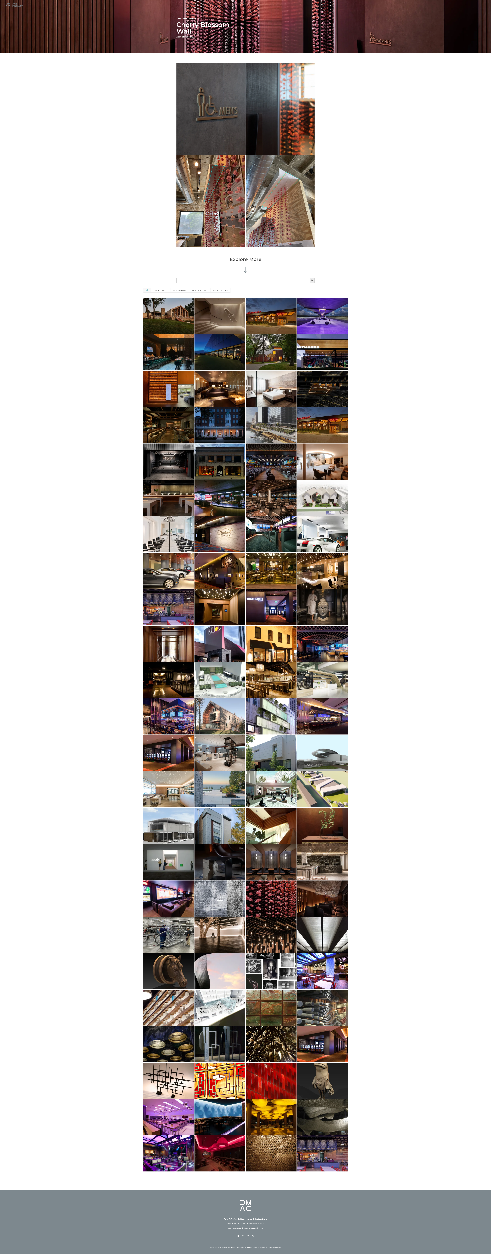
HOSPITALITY (161, 290)
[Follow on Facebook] (248, 1236)
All (147, 290)
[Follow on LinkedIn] (238, 1236)
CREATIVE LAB (220, 290)
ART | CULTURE (200, 290)
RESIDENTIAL (180, 290)
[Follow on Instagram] (243, 1236)
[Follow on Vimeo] (253, 1236)
